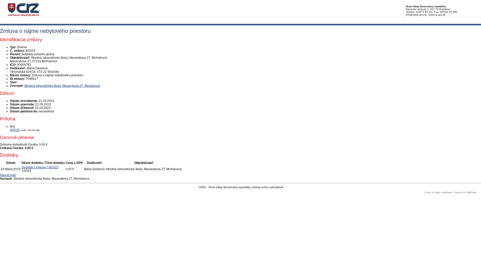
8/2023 (15, 130)
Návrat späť (8, 175)
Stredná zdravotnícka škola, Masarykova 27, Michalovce (62, 86)
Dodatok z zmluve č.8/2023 (40, 167)
